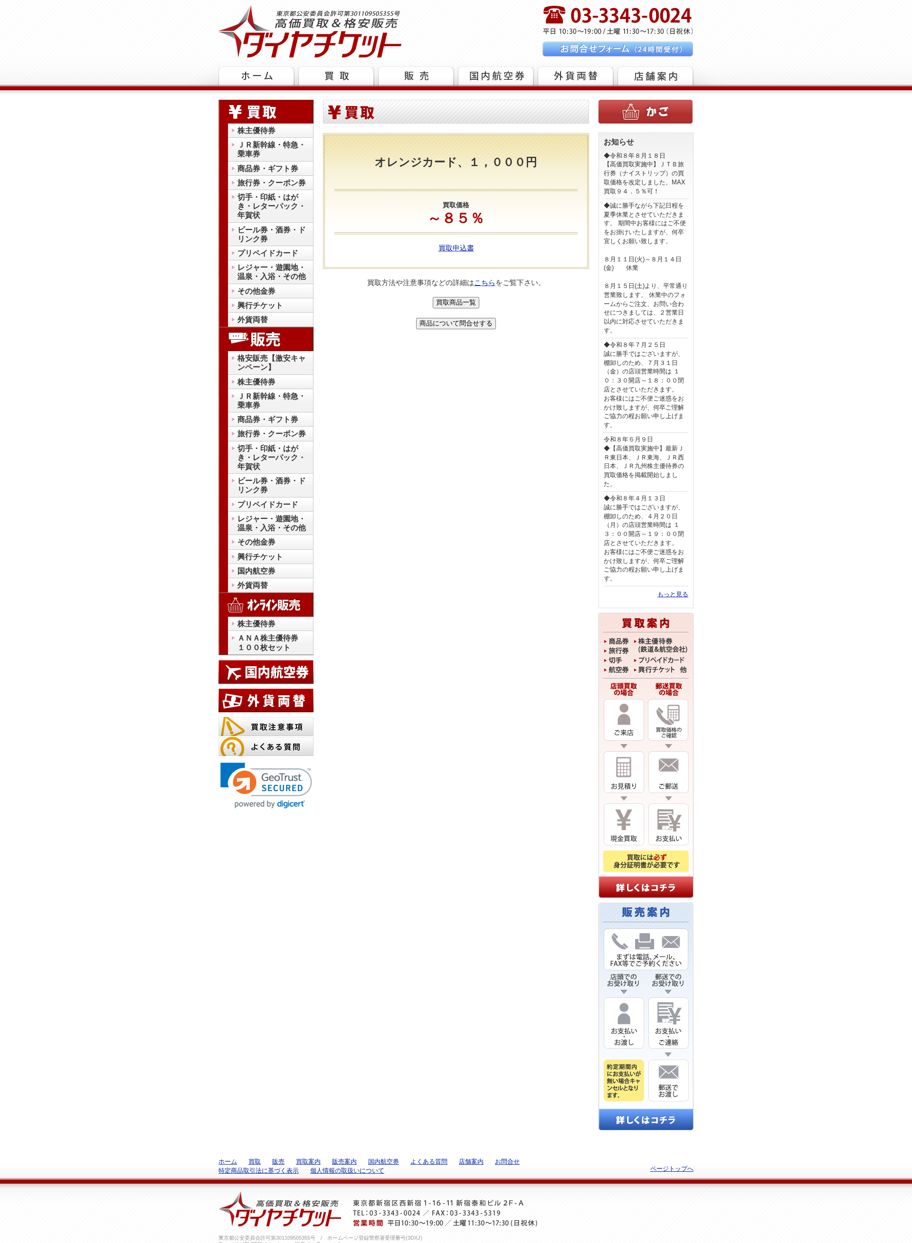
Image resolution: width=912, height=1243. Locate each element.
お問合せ (507, 1161)
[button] (266, 786)
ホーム (227, 1161)
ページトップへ (672, 1168)
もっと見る (672, 594)
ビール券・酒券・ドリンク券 (272, 234)
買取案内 (308, 1161)
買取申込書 (456, 248)
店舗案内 (471, 1161)
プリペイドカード (268, 253)
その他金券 (257, 291)
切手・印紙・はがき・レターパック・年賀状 (272, 206)
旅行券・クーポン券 (272, 183)
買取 (254, 1161)
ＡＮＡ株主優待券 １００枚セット (272, 642)
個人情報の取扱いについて (347, 1170)
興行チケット (260, 305)
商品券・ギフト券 (268, 168)
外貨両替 (253, 320)
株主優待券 (257, 130)
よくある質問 (428, 1161)
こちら (484, 282)
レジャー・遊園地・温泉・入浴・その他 (272, 271)
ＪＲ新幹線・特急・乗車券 (272, 149)
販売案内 (344, 1161)
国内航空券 (257, 571)
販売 (278, 1161)
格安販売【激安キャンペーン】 (272, 362)
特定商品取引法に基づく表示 (258, 1170)
